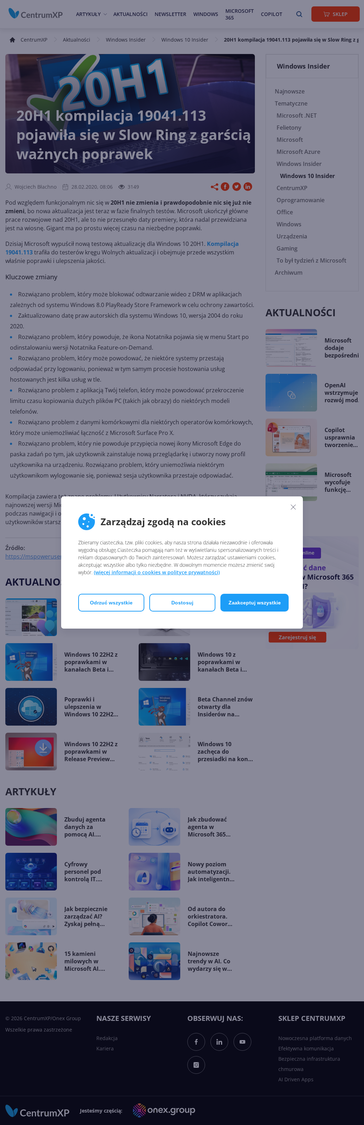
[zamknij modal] (293, 506)
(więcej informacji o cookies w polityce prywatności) (157, 572)
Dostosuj (182, 602)
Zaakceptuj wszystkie (255, 602)
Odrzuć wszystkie (111, 602)
